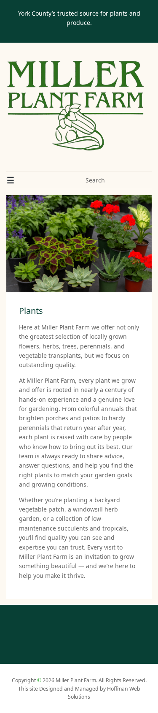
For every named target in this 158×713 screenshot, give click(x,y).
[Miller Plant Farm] (76, 106)
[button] (10, 180)
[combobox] (109, 180)
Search (95, 180)
